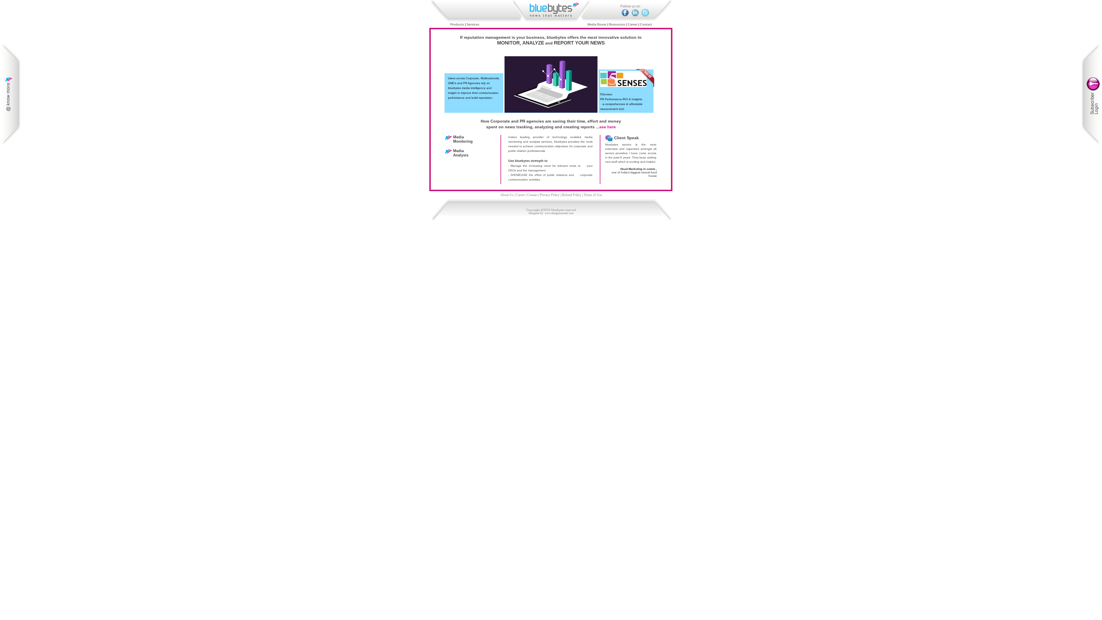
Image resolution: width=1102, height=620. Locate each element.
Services (473, 24)
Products (457, 24)
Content (11, 94)
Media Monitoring (463, 139)
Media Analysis (460, 153)
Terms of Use (593, 195)
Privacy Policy (550, 195)
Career (632, 24)
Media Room (596, 24)
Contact (646, 24)
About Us (507, 195)
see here (607, 127)
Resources (617, 24)
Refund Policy (571, 195)
